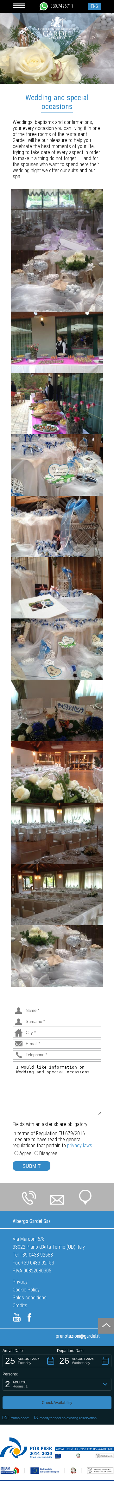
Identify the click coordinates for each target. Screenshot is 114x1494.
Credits (20, 1306)
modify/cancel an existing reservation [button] (68, 1418)
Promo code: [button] (19, 1418)
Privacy (20, 1282)
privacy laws (79, 1145)
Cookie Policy (26, 1290)
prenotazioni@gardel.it (78, 1336)
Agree (25, 1153)
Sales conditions (30, 1298)
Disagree (48, 1153)
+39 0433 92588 (36, 1255)
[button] (30, 1361)
